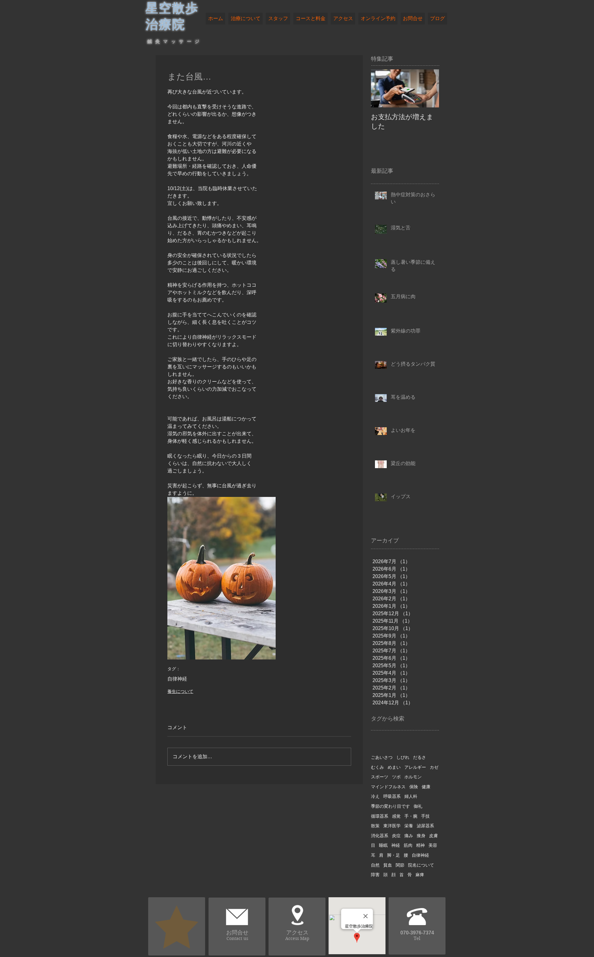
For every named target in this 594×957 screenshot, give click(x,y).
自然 (375, 865)
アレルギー (415, 767)
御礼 (418, 806)
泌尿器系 (425, 825)
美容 (432, 845)
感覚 (396, 816)
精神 (420, 845)
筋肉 (408, 845)
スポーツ (379, 776)
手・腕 (410, 816)
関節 (400, 865)
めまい (394, 767)
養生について (180, 691)
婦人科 (410, 796)
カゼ (434, 767)
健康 (426, 786)
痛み (408, 835)
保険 (413, 786)
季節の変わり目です (390, 806)
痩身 (421, 835)
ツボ (396, 776)
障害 (375, 874)
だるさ (419, 757)
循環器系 (379, 816)
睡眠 (383, 845)
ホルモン (413, 776)
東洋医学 (392, 825)
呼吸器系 (392, 796)
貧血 (387, 865)
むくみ (377, 767)
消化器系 (379, 835)
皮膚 (433, 835)
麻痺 (419, 874)
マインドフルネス (388, 786)
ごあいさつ (382, 757)
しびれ (402, 757)
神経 (395, 845)
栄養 (408, 825)
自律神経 (177, 678)
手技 (425, 816)
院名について (421, 865)
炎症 (396, 835)
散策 (375, 825)
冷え (375, 796)
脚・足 (393, 855)
